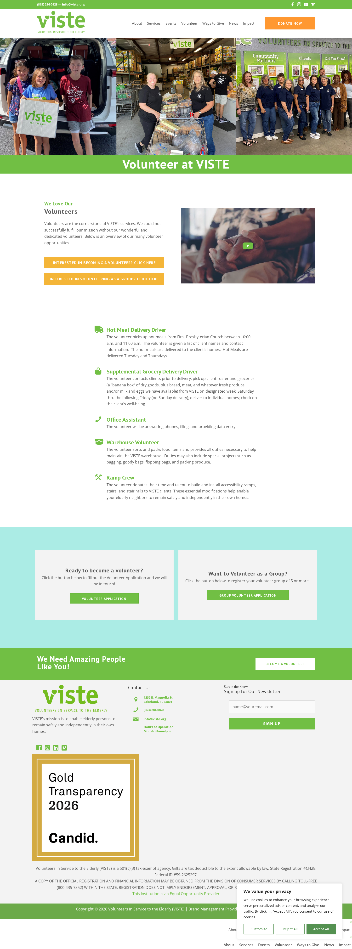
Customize (258, 929)
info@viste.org (73, 4)
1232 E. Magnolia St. (159, 697)
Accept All (321, 929)
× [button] (351, 922)
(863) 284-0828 (47, 4)
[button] (248, 245)
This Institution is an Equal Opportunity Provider (176, 893)
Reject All (290, 929)
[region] (289, 911)
